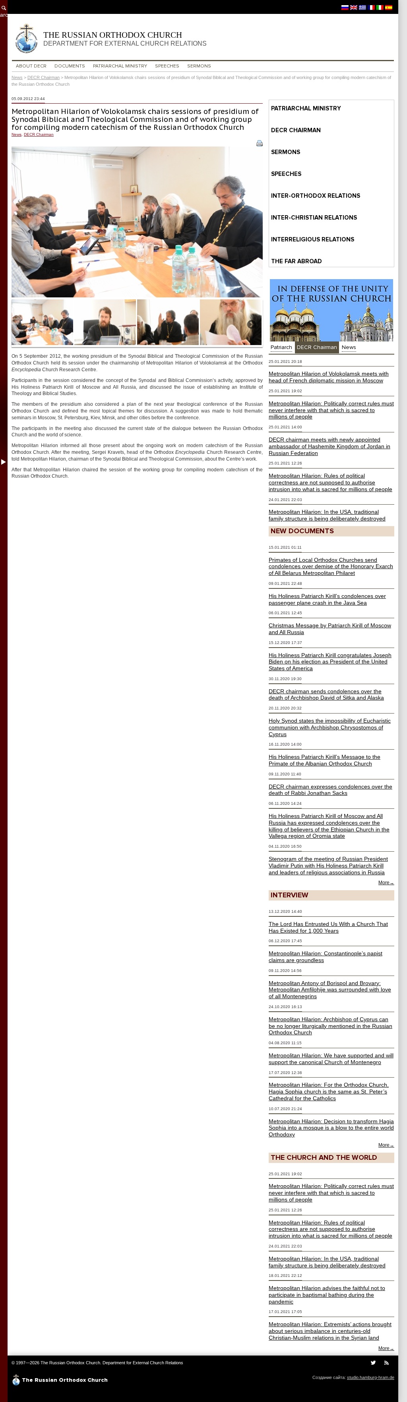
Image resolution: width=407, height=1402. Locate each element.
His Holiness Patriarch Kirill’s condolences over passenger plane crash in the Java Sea (327, 599)
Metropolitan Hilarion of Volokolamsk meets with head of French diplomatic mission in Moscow (329, 377)
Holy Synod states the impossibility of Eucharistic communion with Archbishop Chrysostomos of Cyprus (330, 727)
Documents (69, 66)
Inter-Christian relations (314, 217)
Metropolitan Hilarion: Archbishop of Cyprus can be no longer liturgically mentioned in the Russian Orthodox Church (330, 1026)
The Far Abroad (296, 261)
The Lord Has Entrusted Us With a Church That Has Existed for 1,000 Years (328, 927)
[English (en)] (353, 7)
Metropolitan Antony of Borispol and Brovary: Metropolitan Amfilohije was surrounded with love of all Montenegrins (330, 990)
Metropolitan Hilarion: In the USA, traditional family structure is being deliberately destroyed (327, 515)
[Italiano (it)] (380, 7)
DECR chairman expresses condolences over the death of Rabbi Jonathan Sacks (330, 789)
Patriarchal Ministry (120, 66)
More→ (386, 882)
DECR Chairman (43, 77)
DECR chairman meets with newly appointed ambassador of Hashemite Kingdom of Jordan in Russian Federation (329, 446)
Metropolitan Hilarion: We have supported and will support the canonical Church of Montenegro (331, 1058)
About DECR (31, 66)
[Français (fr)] (371, 7)
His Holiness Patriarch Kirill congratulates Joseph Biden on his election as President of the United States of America (330, 662)
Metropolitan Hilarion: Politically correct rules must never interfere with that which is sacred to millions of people (331, 410)
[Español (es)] (388, 7)
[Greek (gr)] (362, 7)
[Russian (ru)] (345, 7)
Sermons (199, 66)
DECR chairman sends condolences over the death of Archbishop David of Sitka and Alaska (326, 694)
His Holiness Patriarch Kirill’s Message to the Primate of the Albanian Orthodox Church (324, 760)
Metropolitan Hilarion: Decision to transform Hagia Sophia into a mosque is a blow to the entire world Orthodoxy (331, 1128)
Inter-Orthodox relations (315, 195)
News (17, 77)
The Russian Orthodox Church (125, 38)
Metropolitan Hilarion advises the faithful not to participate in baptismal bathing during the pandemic (327, 1295)
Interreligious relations (312, 239)
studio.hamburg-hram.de (370, 1377)
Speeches (167, 66)
